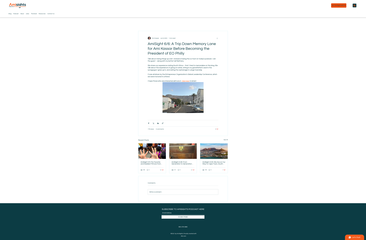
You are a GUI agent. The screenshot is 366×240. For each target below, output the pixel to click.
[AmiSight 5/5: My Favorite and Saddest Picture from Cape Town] (152, 151)
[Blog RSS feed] (354, 6)
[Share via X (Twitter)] (153, 123)
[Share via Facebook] (149, 123)
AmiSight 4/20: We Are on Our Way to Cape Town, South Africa (213, 163)
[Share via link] (163, 123)
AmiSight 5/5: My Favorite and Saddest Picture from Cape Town (151, 163)
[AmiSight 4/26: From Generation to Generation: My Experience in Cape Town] (183, 151)
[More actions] (217, 38)
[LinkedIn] (357, 13)
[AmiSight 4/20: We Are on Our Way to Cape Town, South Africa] (214, 151)
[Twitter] (352, 13)
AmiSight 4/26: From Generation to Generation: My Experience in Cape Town (183, 163)
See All (226, 139)
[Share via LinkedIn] (158, 123)
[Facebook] (355, 13)
